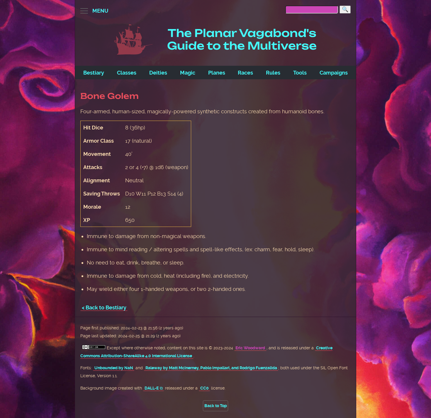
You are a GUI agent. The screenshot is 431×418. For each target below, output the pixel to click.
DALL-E (152, 388)
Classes (126, 73)
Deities (158, 73)
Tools (300, 73)
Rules (273, 73)
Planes (216, 73)
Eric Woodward (250, 347)
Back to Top (215, 405)
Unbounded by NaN (113, 367)
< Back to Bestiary (104, 307)
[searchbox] (311, 10)
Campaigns (334, 73)
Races (245, 73)
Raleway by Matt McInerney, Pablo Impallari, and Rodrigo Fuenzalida (211, 367)
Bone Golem (109, 96)
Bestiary (93, 73)
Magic (187, 73)
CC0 (204, 388)
